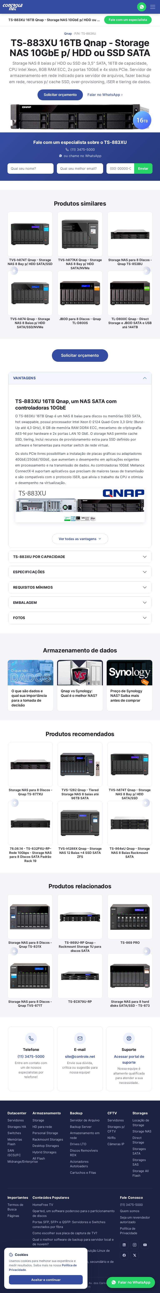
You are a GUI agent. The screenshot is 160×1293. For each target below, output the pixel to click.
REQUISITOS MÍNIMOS (33, 587)
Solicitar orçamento (60, 95)
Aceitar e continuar (46, 1280)
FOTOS (19, 618)
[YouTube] (145, 1245)
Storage (38, 1120)
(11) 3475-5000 (31, 1056)
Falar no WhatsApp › (105, 95)
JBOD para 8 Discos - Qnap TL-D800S (80, 321)
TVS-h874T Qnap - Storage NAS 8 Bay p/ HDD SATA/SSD (30, 262)
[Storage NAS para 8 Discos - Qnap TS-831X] (30, 916)
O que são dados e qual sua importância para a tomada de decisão (29, 698)
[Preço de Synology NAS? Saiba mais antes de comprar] (129, 672)
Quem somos (129, 1211)
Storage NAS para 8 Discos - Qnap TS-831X (30, 945)
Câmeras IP (116, 1144)
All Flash (38, 1158)
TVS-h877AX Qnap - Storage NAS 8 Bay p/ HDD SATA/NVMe (80, 264)
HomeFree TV (42, 1205)
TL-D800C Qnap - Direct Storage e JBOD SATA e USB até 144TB (130, 323)
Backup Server (81, 1127)
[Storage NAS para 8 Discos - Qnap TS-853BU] (130, 234)
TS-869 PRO (130, 943)
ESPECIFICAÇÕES (29, 572)
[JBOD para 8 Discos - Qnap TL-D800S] (80, 293)
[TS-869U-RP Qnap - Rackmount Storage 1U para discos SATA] (80, 916)
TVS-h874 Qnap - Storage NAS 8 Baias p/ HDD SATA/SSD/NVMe (30, 323)
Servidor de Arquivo (85, 1120)
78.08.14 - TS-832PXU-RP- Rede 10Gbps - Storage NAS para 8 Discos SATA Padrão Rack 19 (30, 855)
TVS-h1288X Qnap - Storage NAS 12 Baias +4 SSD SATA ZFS (80, 853)
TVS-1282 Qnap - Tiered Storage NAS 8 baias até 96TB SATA (80, 794)
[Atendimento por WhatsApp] (141, 6)
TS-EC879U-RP (80, 1002)
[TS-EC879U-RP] (80, 975)
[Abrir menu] (153, 7)
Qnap (68, 33)
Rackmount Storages (47, 1139)
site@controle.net (80, 1056)
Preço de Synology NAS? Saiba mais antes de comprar (126, 696)
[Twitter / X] (134, 1255)
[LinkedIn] (124, 1245)
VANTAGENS (24, 378)
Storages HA (17, 1127)
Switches (14, 1133)
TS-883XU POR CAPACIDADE (39, 557)
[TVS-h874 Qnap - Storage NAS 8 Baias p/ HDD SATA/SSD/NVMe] (30, 293)
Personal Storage (45, 1133)
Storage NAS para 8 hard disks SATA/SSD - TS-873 (130, 1004)
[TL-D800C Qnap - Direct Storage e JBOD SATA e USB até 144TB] (130, 293)
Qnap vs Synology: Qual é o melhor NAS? (79, 693)
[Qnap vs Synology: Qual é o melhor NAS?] (80, 672)
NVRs (112, 1138)
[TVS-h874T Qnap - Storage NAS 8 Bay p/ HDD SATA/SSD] (30, 234)
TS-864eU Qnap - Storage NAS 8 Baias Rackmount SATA (130, 853)
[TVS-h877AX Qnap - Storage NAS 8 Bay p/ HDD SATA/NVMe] (80, 234)
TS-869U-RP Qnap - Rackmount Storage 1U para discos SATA (80, 947)
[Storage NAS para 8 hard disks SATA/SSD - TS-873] (130, 975)
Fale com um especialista (128, 20)
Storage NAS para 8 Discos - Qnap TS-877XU (30, 792)
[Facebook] (124, 1255)
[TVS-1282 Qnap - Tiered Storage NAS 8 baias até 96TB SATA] (80, 764)
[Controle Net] (12, 7)
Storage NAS (141, 1131)
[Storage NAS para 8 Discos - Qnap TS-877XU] (30, 764)
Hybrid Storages (44, 1152)
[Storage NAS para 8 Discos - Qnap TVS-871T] (30, 975)
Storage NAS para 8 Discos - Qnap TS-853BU (130, 262)
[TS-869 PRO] (130, 916)
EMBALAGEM (25, 603)
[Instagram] (134, 1245)
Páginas (13, 1216)
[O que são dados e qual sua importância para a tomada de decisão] (30, 672)
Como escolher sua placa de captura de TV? (64, 1233)
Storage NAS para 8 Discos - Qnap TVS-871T (30, 1004)
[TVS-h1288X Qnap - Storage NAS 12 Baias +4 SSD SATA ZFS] (80, 823)
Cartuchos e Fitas (83, 1173)
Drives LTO (78, 1144)
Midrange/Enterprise (23, 1162)
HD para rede (42, 1127)
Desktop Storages (45, 1146)
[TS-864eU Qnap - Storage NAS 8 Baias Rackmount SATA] (129, 823)
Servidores (16, 1120)
